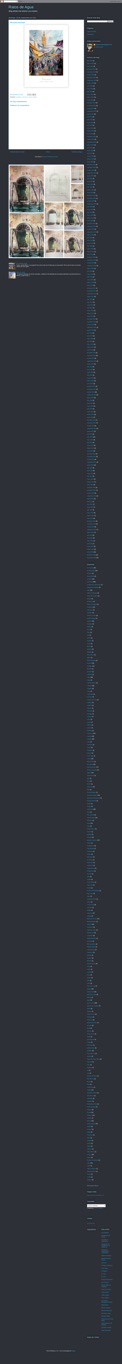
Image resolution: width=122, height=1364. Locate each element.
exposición (90, 809)
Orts (88, 980)
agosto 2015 (90, 364)
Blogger (73, 1351)
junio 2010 (90, 538)
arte (88, 635)
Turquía (89, 1140)
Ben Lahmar (90, 654)
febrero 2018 (90, 282)
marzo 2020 (90, 215)
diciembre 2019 (91, 223)
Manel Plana (104, 1305)
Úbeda (89, 1146)
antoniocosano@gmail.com (104, 44)
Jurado (89, 888)
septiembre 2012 (91, 462)
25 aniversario (91, 570)
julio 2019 (89, 237)
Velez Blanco (90, 1151)
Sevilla (89, 1112)
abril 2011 (89, 510)
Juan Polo (90, 885)
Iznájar (89, 879)
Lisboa (89, 902)
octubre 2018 (90, 263)
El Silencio (104, 1271)
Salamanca (90, 1087)
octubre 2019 (90, 229)
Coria (88, 742)
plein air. (89, 1031)
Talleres (89, 1118)
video (88, 1163)
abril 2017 (89, 308)
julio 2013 (89, 434)
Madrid (89, 910)
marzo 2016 (90, 344)
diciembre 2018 (91, 257)
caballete (89, 674)
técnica (89, 1121)
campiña (89, 685)
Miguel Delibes (91, 947)
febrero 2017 (90, 313)
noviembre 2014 (91, 389)
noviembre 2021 (91, 167)
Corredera (89, 744)
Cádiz (88, 680)
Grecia (89, 843)
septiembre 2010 (91, 529)
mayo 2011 (90, 507)
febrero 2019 (90, 251)
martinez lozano (91, 930)
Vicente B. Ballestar (92, 1160)
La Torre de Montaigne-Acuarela (106, 1301)
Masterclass (90, 932)
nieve (88, 966)
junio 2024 (90, 86)
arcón (88, 629)
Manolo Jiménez (105, 1307)
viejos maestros (91, 1168)
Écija (88, 781)
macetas (89, 907)
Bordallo (89, 669)
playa (88, 1028)
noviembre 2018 (91, 260)
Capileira (89, 688)
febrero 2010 (90, 549)
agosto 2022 (90, 145)
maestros (89, 913)
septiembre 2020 (91, 204)
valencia (89, 1149)
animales (89, 612)
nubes (88, 969)
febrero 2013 (90, 448)
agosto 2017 (90, 296)
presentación (90, 1039)
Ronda (89, 1081)
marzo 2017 (90, 310)
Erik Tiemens (105, 1282)
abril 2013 (89, 442)
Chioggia (89, 713)
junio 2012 (90, 470)
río (88, 1070)
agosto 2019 (90, 234)
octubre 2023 (90, 108)
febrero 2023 (90, 131)
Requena (89, 1067)
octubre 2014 (90, 392)
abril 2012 (89, 476)
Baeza (89, 646)
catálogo (89, 702)
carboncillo (90, 694)
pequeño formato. (92, 1022)
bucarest (89, 671)
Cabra (88, 677)
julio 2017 (89, 299)
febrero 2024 (90, 97)
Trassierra (90, 1135)
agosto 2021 (90, 176)
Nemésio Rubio (105, 1316)
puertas (89, 1056)
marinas (89, 924)
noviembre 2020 (91, 198)
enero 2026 (90, 66)
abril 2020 (89, 212)
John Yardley (90, 882)
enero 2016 (90, 350)
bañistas (89, 649)
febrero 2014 (90, 414)
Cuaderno (89, 750)
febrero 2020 (90, 218)
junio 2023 (90, 119)
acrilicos (89, 573)
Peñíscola (90, 1020)
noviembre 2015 (91, 355)
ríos (88, 1073)
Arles (88, 632)
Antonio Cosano (91, 615)
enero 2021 (90, 192)
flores (88, 823)
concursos (90, 733)
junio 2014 (90, 403)
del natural (90, 764)
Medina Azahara (91, 938)
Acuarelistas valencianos (104, 1240)
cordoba (89, 736)
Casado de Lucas (92, 699)
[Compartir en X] (32, 95)
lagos (88, 896)
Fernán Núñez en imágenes (106, 1285)
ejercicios (89, 786)
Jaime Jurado (105, 1295)
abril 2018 (89, 277)
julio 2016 (89, 333)
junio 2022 (90, 147)
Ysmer (89, 1174)
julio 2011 (89, 501)
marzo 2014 (90, 411)
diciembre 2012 (91, 454)
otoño (88, 983)
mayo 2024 (90, 88)
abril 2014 (89, 409)
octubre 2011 (90, 493)
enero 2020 (90, 220)
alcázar (89, 598)
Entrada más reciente (17, 152)
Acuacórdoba (105, 1232)
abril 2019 (89, 246)
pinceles (89, 1025)
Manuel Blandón (91, 921)
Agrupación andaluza (93, 587)
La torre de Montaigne (93, 890)
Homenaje (90, 851)
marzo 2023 (90, 128)
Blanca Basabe (91, 660)
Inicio (48, 152)
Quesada (89, 1062)
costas (89, 747)
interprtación (90, 871)
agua (88, 590)
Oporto (89, 977)
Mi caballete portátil (21, 263)
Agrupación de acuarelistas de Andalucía (105, 1245)
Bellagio (89, 652)
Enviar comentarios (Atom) (50, 156)
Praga (88, 1036)
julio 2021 (89, 178)
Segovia (89, 1109)
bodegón (89, 666)
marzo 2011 (90, 512)
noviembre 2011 (91, 490)
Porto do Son (90, 1034)
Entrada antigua (77, 152)
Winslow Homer (91, 1171)
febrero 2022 (90, 159)
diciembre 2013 (91, 420)
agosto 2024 (90, 83)
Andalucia (90, 607)
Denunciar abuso (92, 1185)
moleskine (90, 952)
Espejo (89, 806)
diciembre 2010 (91, 521)
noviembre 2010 (91, 524)
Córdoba (89, 739)
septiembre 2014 (91, 395)
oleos (88, 975)
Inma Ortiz (90, 862)
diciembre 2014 (91, 386)
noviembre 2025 (91, 72)
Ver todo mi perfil (98, 47)
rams (88, 1064)
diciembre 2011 (91, 487)
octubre (89, 972)
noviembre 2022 (91, 136)
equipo (89, 803)
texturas (89, 1129)
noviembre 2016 (91, 322)
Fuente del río (91, 829)
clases (89, 722)
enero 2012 (90, 484)
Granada (89, 837)
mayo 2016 (90, 338)
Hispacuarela (105, 1292)
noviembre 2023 (91, 105)
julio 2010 (89, 535)
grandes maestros (92, 840)
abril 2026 (89, 60)
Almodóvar (90, 601)
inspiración (90, 865)
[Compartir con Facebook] (33, 95)
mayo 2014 (90, 406)
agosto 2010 (90, 532)
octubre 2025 (90, 74)
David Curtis (90, 761)
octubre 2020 (90, 201)
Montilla (89, 955)
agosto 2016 (90, 330)
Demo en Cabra (20, 272)
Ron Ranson (90, 1078)
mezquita (89, 941)
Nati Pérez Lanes (106, 1313)
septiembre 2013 (91, 428)
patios (88, 1008)
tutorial (89, 1143)
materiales (90, 935)
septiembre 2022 (91, 142)
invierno (89, 874)
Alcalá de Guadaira (92, 596)
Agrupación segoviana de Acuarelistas (105, 1251)
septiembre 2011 (91, 496)
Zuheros (89, 1180)
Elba (88, 789)
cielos (88, 719)
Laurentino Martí (91, 899)
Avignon (89, 640)
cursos (89, 758)
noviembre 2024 (91, 77)
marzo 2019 (90, 249)
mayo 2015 (90, 372)
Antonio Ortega (91, 618)
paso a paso (90, 1003)
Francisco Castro (106, 1289)
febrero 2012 (90, 482)
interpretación (91, 868)
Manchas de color (92, 918)
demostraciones (91, 767)
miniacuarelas (91, 949)
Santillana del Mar (92, 1104)
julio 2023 (89, 117)
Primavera (90, 1045)
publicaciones (91, 1048)
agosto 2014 (90, 397)
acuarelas (18, 97)
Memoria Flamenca (106, 1310)
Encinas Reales (91, 792)
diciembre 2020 (91, 195)
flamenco (89, 820)
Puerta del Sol (91, 1053)
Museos (89, 961)
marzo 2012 (90, 479)
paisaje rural (90, 991)
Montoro (89, 958)
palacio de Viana (91, 994)
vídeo (88, 1165)
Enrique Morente (91, 800)
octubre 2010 (90, 526)
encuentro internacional (93, 798)
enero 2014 (90, 417)
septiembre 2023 (91, 111)
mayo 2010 (90, 541)
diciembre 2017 (91, 288)
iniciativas (90, 860)
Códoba (89, 725)
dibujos (89, 772)
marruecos (25, 97)
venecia (89, 1154)
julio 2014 (89, 400)
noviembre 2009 (91, 557)
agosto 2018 (90, 268)
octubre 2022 (90, 139)
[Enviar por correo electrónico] (28, 95)
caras (88, 691)
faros (88, 812)
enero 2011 (90, 518)
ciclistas (89, 716)
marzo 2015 (90, 378)
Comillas (89, 730)
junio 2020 (90, 206)
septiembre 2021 (91, 173)
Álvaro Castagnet (92, 604)
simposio (89, 1115)
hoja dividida (90, 848)
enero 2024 (90, 100)
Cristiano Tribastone (106, 1265)
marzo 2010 (90, 546)
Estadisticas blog (91, 1223)
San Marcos (90, 1095)
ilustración (90, 857)
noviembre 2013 (91, 423)
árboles (89, 626)
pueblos (89, 1050)
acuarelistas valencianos (94, 584)
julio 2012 (89, 468)
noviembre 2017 (91, 291)
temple (89, 1126)
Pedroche (89, 1017)
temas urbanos (33, 97)
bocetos (89, 663)
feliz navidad (90, 815)
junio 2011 (90, 504)
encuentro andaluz (92, 795)
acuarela (89, 579)
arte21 (89, 638)
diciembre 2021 (91, 164)
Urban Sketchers (106, 1330)
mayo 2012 (90, 473)
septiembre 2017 (91, 293)
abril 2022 (89, 153)
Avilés (89, 643)
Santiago (89, 1101)
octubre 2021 (90, 170)
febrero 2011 (90, 515)
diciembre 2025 (91, 69)
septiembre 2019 (91, 232)
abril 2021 (89, 187)
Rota (88, 1084)
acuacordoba (90, 576)
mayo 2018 (90, 274)
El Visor (103, 1274)
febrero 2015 (90, 380)
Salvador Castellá (92, 1093)
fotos (88, 826)
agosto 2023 (90, 114)
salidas (89, 1090)
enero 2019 (90, 254)
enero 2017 (90, 316)
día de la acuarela (92, 770)
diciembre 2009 (91, 555)
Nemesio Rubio (91, 963)
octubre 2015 (90, 358)
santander (90, 1098)
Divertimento (90, 775)
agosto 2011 (90, 498)
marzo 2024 (90, 94)
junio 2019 (90, 240)
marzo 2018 (90, 279)
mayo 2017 (90, 305)
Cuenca (89, 753)
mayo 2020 (90, 209)
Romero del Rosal (92, 1076)
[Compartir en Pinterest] (35, 95)
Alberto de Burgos (92, 593)
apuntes (89, 621)
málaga (89, 916)
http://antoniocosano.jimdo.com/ (95, 1195)
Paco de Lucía (91, 986)
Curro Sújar (90, 756)
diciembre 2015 (91, 352)
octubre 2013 (90, 425)
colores (89, 728)
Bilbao (89, 657)
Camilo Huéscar (91, 683)
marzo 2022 (90, 156)
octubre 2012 (90, 459)
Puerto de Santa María (93, 1059)
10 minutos (90, 567)
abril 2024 (89, 91)
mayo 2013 (90, 439)
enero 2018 (90, 285)
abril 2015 (89, 375)
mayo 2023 (90, 122)
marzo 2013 (90, 445)
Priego (89, 1042)
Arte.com (103, 1262)
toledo (88, 1132)
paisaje (89, 989)
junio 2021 (90, 181)
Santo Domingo (91, 1107)
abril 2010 (89, 543)
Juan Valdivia (105, 1298)
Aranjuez (89, 624)
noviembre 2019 (91, 226)
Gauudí (89, 831)
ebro (88, 778)
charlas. (89, 708)
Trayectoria (90, 34)
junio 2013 (90, 437)
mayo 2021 (90, 184)
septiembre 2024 (91, 80)
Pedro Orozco (91, 1014)
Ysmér (89, 1177)
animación (90, 610)
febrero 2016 (90, 347)
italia (88, 876)
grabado (89, 834)
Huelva (89, 854)
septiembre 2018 (91, 265)
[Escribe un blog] (30, 95)
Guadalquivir (90, 845)
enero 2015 (90, 383)
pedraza (89, 1011)
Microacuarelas (91, 944)
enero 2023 (90, 133)
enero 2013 (90, 451)
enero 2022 (90, 162)
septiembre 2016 (91, 327)
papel (88, 1000)
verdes (89, 1157)
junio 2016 (90, 336)
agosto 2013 (90, 431)
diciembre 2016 (91, 319)
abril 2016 (89, 341)
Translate (100, 1208)
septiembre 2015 (91, 361)
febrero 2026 (90, 63)
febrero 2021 (90, 190)
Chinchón (89, 711)
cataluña (89, 705)
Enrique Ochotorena (106, 1279)
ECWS (89, 784)
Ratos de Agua (21, 7)
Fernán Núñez (91, 817)
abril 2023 (89, 125)
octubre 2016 (90, 324)
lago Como (90, 893)
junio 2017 (90, 302)
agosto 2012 (90, 465)
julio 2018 (89, 271)
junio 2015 (90, 369)
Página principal (91, 31)
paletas (89, 997)
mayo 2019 (90, 243)
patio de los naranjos (93, 1006)
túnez (88, 1137)
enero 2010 (90, 552)
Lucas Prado (90, 904)
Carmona (89, 697)
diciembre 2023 (91, 103)
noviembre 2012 (91, 456)
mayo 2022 (90, 150)
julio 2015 (89, 366)
